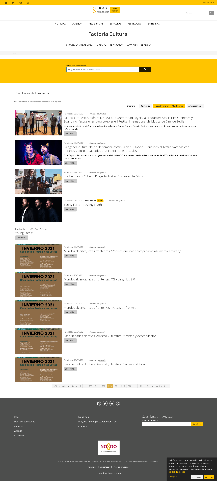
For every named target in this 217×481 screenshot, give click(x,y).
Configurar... (173, 476)
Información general (80, 45)
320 (90, 386)
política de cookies (177, 472)
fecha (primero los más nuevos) (169, 106)
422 (141, 386)
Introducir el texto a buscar (76, 66)
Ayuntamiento (208, 3)
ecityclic (118, 473)
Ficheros (43, 229)
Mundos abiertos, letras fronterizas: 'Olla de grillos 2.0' (99, 279)
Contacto (82, 426)
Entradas (153, 23)
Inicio (14, 53)
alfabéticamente (195, 106)
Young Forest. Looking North (83, 204)
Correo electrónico (150, 421)
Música (100, 201)
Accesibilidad (93, 467)
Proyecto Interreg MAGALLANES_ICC (97, 421)
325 (123, 386)
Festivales (134, 23)
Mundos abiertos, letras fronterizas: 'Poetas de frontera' (100, 307)
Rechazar (196, 477)
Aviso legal (105, 467)
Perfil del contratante (24, 421)
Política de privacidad (120, 467)
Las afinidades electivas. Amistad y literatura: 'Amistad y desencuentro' (110, 336)
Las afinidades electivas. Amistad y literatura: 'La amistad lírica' (104, 364)
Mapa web (83, 417)
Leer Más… (70, 133)
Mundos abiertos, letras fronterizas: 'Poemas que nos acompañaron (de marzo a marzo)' (122, 251)
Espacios (115, 23)
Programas (96, 23)
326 (129, 386)
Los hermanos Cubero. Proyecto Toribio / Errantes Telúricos (104, 176)
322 (103, 386)
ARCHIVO (146, 45)
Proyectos (117, 45)
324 (116, 386)
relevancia (145, 106)
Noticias (60, 23)
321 (97, 386)
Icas (16, 417)
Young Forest (24, 233)
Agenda (77, 23)
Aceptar (209, 477)
